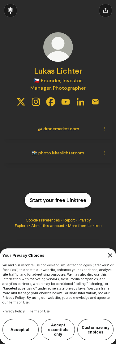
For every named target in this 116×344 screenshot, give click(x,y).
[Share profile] (105, 10)
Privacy (85, 220)
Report (69, 220)
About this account (47, 225)
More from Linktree (84, 225)
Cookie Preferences (43, 220)
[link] (21, 101)
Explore (21, 225)
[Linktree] (10, 10)
